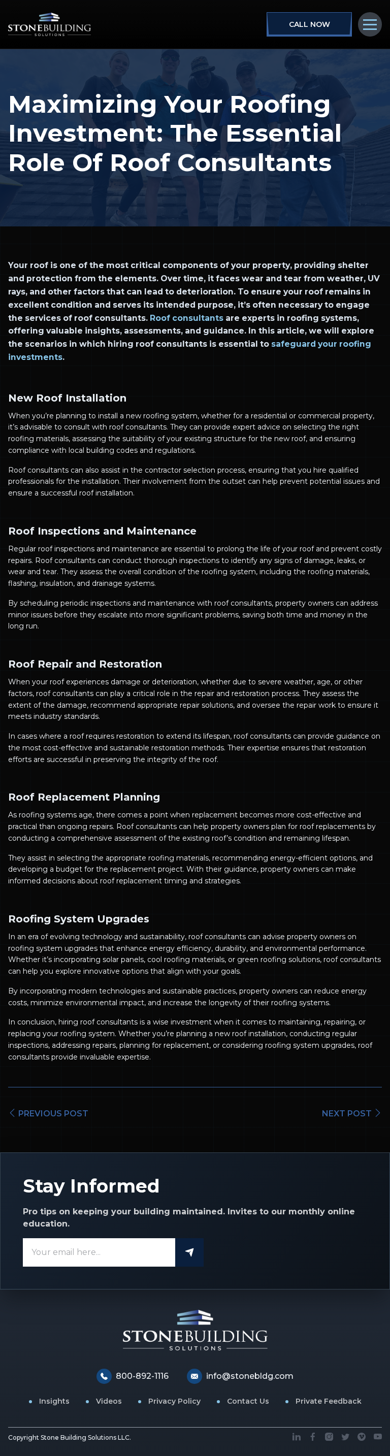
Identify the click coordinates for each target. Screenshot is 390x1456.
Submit (189, 1252)
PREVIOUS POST (52, 1113)
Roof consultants (186, 318)
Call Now (309, 24)
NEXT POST (348, 1113)
